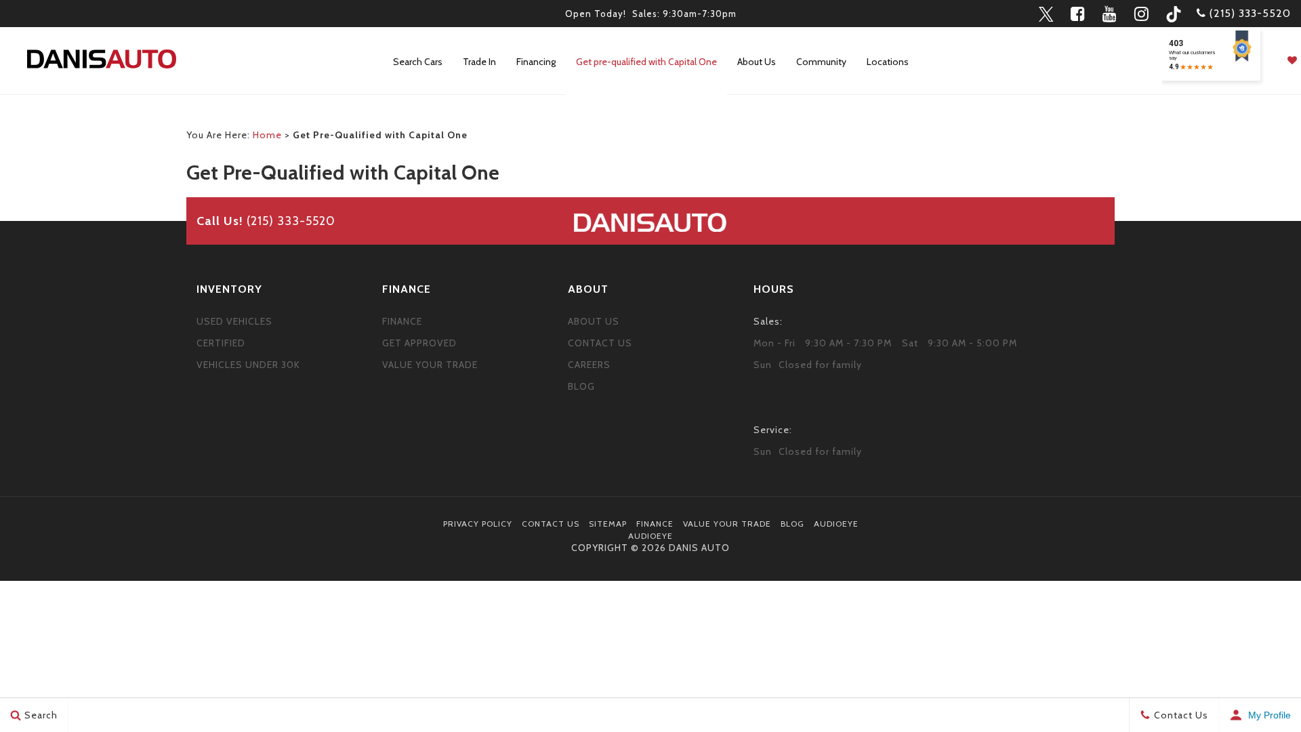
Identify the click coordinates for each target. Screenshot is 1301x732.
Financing (536, 62)
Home (267, 135)
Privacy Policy (477, 523)
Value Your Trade (430, 365)
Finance (402, 321)
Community (821, 62)
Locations (888, 62)
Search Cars (417, 62)
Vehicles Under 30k (248, 365)
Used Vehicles (234, 321)
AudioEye (836, 523)
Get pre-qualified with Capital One (646, 62)
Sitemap (608, 523)
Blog (581, 386)
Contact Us (600, 343)
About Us (756, 62)
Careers (589, 365)
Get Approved (419, 343)
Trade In (479, 62)
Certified (221, 343)
